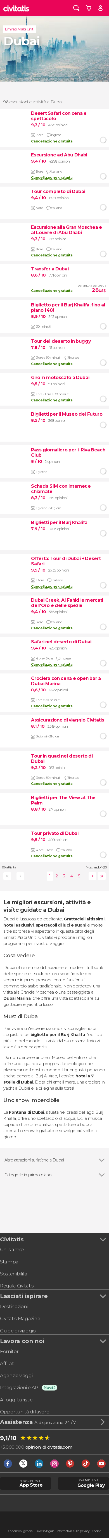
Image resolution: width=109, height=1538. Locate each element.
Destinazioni (14, 1306)
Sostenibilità (13, 1274)
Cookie (96, 1531)
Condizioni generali (21, 1531)
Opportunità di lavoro (24, 1412)
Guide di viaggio (18, 1331)
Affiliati (7, 1363)
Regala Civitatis (17, 1286)
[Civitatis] (16, 8)
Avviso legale (45, 1531)
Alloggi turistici (16, 1400)
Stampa (9, 1262)
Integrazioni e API (19, 1387)
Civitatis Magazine (20, 1318)
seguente (91, 876)
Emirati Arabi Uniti (19, 29)
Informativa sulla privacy (73, 1531)
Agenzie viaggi (16, 1375)
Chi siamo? (12, 1249)
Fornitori (9, 1351)
